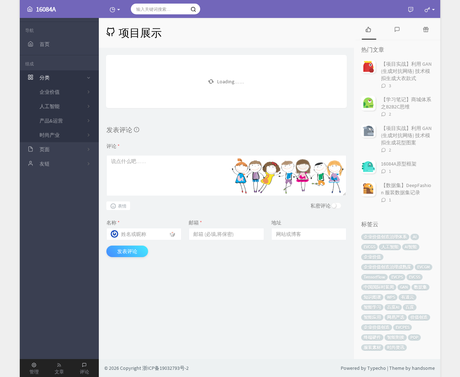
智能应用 (372, 317)
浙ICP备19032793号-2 (165, 368)
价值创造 (419, 317)
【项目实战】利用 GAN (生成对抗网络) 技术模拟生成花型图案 (406, 135)
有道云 (407, 297)
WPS (391, 297)
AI (415, 236)
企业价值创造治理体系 (385, 236)
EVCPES (402, 327)
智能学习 (372, 307)
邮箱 (195, 222)
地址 (276, 222)
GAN (404, 287)
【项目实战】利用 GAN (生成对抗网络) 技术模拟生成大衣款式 (406, 71)
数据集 (420, 287)
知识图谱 (372, 297)
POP (414, 337)
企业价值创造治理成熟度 (387, 267)
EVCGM (423, 267)
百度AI (393, 307)
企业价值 (372, 257)
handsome (423, 368)
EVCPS (397, 277)
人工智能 (390, 247)
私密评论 (320, 206)
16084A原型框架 (399, 163)
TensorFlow (374, 277)
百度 (409, 307)
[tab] (368, 28)
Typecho (376, 368)
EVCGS (369, 247)
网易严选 (395, 317)
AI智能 (411, 247)
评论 (113, 146)
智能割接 (395, 337)
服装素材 (372, 347)
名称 (113, 222)
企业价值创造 (377, 327)
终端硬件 (372, 337)
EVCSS (414, 277)
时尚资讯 (395, 347)
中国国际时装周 (379, 287)
